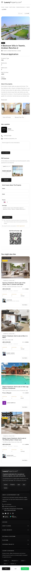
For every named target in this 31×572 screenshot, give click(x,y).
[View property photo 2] (11, 109)
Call (16, 568)
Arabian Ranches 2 (20, 7)
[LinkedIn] (3, 513)
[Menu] (2, 2)
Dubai (6, 7)
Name (3, 188)
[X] (10, 513)
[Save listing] (28, 258)
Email (3, 194)
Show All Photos (7, 117)
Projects (12, 484)
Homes (5, 484)
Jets (24, 484)
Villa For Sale (12, 7)
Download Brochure (6, 180)
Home (2, 7)
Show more (4, 99)
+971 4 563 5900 (7, 504)
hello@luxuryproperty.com (10, 506)
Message (4, 205)
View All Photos (23, 37)
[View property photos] (15, 28)
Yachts (5, 488)
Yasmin (28, 7)
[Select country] (4, 202)
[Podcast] (13, 513)
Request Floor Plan (19, 117)
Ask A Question (5, 152)
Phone (3, 200)
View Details (24, 304)
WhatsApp (24, 568)
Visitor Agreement (21, 226)
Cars (19, 484)
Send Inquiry (7, 217)
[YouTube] (5, 513)
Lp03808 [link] (4, 9)
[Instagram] (8, 513)
